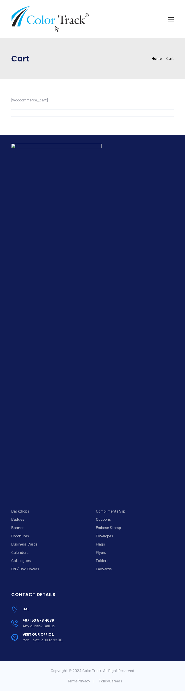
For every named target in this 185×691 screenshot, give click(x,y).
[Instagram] (40, 493)
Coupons (103, 519)
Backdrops (20, 511)
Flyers (101, 552)
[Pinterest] (35, 493)
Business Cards (24, 544)
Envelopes (104, 536)
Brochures (20, 536)
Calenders (19, 552)
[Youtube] (24, 493)
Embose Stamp (108, 528)
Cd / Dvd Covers (25, 569)
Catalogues (21, 561)
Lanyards (104, 569)
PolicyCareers (110, 681)
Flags (100, 544)
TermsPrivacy (78, 681)
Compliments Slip (110, 511)
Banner (17, 528)
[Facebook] (13, 493)
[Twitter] (18, 493)
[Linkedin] (29, 493)
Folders (102, 561)
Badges (17, 519)
